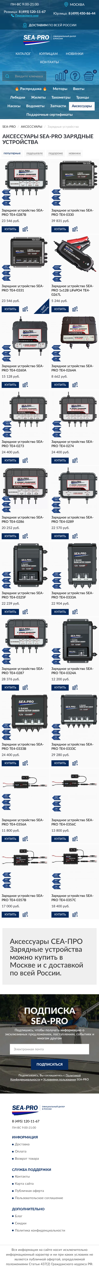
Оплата (20, 1151)
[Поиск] (7, 76)
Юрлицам (48, 54)
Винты (78, 89)
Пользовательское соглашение (39, 1198)
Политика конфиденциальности (40, 1230)
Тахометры (60, 97)
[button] (24, 15)
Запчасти (58, 106)
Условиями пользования (59, 1079)
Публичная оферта (29, 1191)
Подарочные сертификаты (49, 114)
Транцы (82, 97)
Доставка (22, 1144)
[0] (88, 76)
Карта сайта (24, 1184)
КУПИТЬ (10, 229)
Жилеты (38, 97)
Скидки (20, 1223)
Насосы (13, 106)
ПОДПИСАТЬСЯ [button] (50, 1064)
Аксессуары (82, 106)
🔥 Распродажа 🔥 (31, 89)
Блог (18, 1216)
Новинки (74, 54)
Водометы (35, 106)
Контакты (49, 62)
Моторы (60, 89)
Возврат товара (27, 1158)
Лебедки (17, 97)
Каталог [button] (23, 54)
